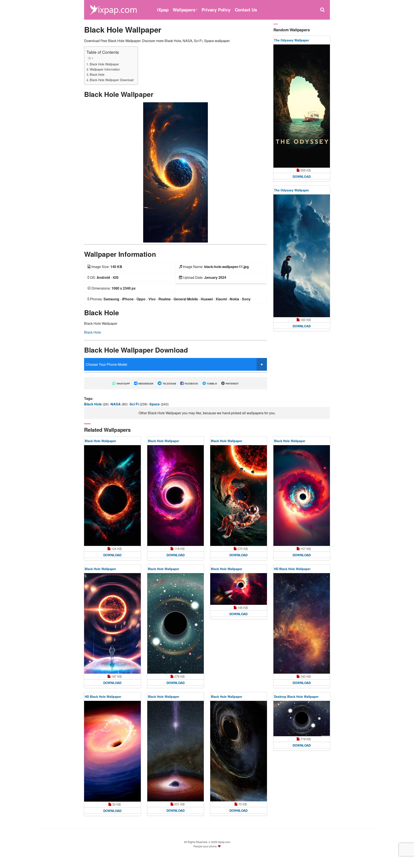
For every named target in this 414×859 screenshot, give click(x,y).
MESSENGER (145, 383)
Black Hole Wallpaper (104, 64)
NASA (116, 404)
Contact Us (246, 9)
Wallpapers (184, 9)
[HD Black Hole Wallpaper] (301, 623)
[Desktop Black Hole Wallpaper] (301, 718)
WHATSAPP (123, 383)
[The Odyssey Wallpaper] (301, 106)
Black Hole (97, 74)
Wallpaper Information (105, 69)
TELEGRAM (169, 383)
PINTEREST (232, 383)
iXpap (162, 9)
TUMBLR (211, 383)
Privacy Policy (216, 9)
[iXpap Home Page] (113, 9)
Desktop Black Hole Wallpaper (296, 696)
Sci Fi (135, 404)
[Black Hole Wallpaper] (175, 171)
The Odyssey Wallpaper (291, 40)
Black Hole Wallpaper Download (111, 79)
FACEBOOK (191, 383)
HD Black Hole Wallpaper (292, 569)
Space (155, 404)
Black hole (93, 404)
